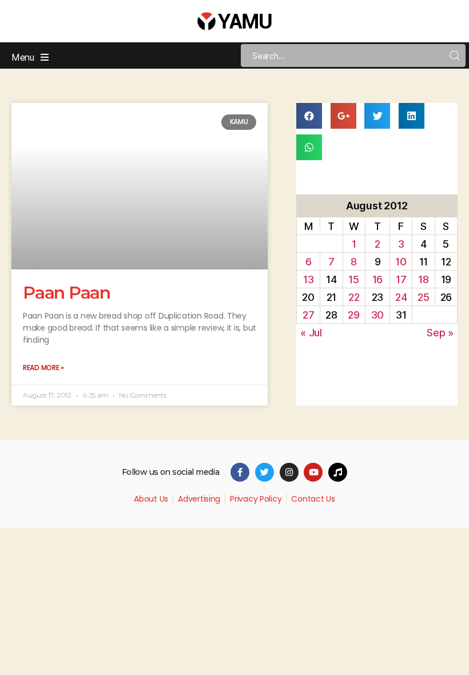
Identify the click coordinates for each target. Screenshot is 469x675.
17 (401, 279)
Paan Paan (66, 292)
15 (353, 279)
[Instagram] (289, 472)
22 (353, 297)
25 (423, 297)
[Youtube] (313, 472)
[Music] (337, 472)
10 (400, 262)
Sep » (440, 333)
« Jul (311, 333)
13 (308, 279)
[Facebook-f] (239, 472)
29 (353, 315)
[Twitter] (264, 472)
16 (377, 279)
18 (423, 279)
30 (377, 315)
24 (401, 297)
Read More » (43, 367)
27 (308, 315)
